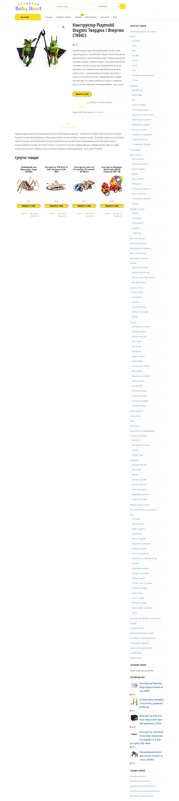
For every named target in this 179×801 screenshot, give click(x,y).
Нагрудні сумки (137, 454)
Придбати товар (82, 94)
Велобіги (135, 213)
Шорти (134, 612)
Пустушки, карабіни (139, 129)
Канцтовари (134, 425)
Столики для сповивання (141, 198)
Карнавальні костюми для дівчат (142, 430)
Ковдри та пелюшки (139, 548)
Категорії (25, 17)
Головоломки (135, 149)
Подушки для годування (141, 124)
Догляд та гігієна (136, 287)
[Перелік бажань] (157, 6)
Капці (134, 45)
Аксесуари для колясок (141, 445)
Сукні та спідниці (138, 598)
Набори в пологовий (140, 311)
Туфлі (134, 70)
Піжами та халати (138, 578)
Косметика (134, 460)
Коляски (135, 449)
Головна (49, 17)
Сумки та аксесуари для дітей (141, 647)
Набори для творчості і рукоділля (143, 509)
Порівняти (24, 213)
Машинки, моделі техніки (139, 504)
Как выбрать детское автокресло (143, 786)
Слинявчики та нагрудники (142, 134)
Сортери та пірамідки (140, 400)
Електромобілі (137, 223)
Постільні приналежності (141, 188)
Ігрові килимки (137, 361)
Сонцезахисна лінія (139, 499)
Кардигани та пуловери (141, 543)
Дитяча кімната (135, 154)
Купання (135, 173)
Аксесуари (136, 518)
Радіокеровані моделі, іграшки (142, 633)
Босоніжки (136, 40)
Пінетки (135, 60)
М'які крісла (136, 183)
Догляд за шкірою (139, 484)
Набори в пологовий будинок (143, 277)
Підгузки (135, 316)
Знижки (79, 16)
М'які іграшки (137, 371)
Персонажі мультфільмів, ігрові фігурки (145, 618)
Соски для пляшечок (140, 139)
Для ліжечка (136, 351)
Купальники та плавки (140, 568)
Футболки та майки (139, 602)
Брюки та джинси (138, 528)
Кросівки (135, 55)
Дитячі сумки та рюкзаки (139, 258)
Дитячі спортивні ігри (138, 253)
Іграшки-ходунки (138, 356)
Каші (133, 99)
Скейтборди (136, 233)
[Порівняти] (153, 6)
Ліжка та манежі (138, 178)
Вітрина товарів (64, 17)
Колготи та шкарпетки (140, 553)
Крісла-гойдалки (138, 168)
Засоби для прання (139, 306)
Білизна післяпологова (141, 272)
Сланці (134, 65)
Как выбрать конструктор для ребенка (145, 791)
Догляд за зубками (139, 479)
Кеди (134, 50)
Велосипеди (136, 218)
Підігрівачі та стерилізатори (142, 114)
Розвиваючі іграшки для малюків (142, 638)
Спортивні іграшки (139, 405)
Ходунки (135, 203)
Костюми (135, 563)
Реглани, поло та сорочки (142, 583)
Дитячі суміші (137, 94)
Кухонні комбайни (139, 104)
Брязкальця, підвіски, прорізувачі (143, 31)
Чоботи (135, 80)
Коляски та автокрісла (138, 435)
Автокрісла (136, 440)
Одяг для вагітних (138, 282)
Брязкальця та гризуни (140, 326)
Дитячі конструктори (97, 112)
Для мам (133, 263)
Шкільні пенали (136, 657)
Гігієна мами (136, 297)
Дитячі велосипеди (137, 238)
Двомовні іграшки (139, 331)
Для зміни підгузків (139, 464)
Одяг (132, 514)
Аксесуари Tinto (138, 523)
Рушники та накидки (139, 588)
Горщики (135, 301)
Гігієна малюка (137, 292)
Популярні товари (137, 628)
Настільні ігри (137, 385)
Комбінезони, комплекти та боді (144, 558)
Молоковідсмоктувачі (140, 109)
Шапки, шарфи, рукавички (142, 607)
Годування (134, 85)
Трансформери (136, 652)
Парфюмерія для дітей (140, 494)
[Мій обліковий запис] (161, 6)
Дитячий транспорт (137, 209)
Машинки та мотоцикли (141, 375)
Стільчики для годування (141, 144)
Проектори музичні (139, 390)
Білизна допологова (140, 267)
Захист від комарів (139, 489)
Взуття (132, 36)
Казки (132, 420)
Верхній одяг (137, 533)
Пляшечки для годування (141, 119)
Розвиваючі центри (139, 395)
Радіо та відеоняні (139, 193)
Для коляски (136, 341)
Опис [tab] (68, 124)
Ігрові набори (135, 415)
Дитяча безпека (138, 159)
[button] (63, 27)
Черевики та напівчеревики (143, 75)
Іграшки (133, 322)
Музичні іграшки (138, 380)
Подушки (133, 623)
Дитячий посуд (137, 90)
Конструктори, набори (140, 366)
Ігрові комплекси (136, 411)
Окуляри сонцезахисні (140, 573)
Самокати (135, 228)
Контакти (105, 17)
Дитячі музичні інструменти (140, 248)
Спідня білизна (137, 593)
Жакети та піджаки (139, 538)
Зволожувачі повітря (140, 164)
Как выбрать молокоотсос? (140, 781)
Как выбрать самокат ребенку (141, 795)
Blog (115, 17)
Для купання (136, 346)
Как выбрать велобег (138, 776)
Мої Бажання (91, 17)
